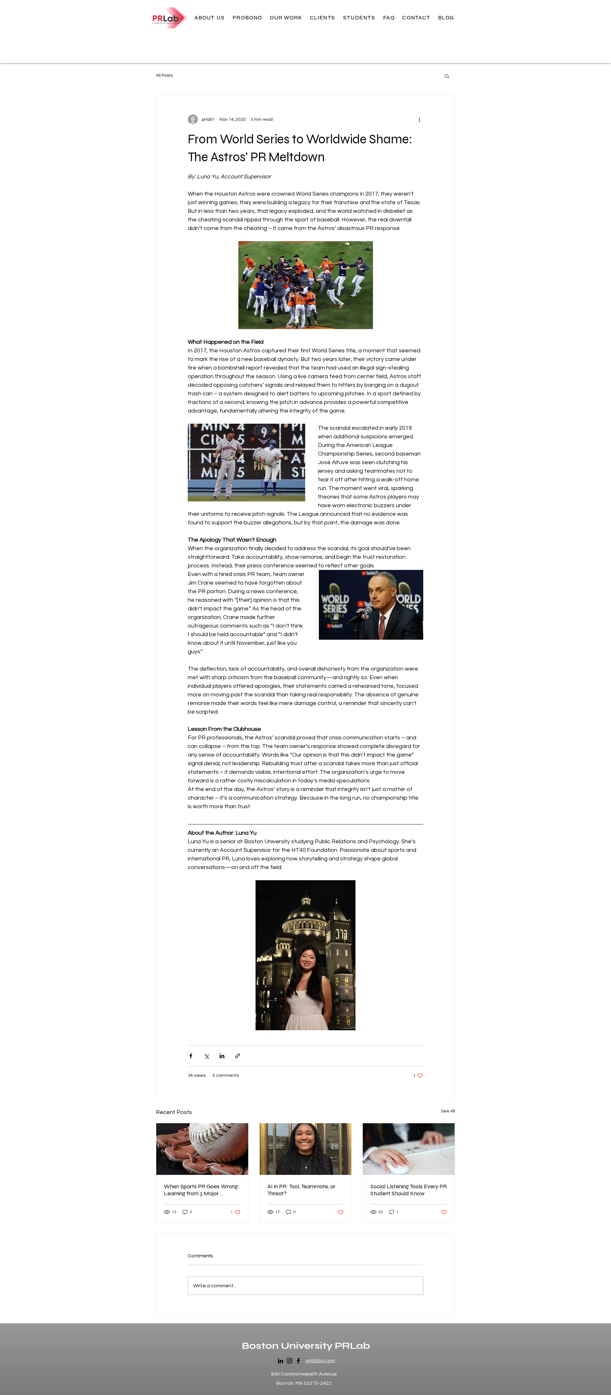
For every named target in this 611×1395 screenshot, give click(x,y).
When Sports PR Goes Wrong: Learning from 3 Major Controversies (202, 1190)
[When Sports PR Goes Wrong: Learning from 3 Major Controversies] (202, 1149)
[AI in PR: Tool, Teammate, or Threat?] (306, 1149)
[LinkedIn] (280, 1360)
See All (448, 1111)
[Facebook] (298, 1360)
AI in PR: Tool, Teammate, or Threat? (301, 1190)
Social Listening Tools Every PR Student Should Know (408, 1190)
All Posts (164, 75)
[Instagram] (289, 1360)
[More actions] (419, 119)
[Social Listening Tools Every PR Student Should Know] (409, 1149)
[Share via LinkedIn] (222, 1056)
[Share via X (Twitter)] (206, 1056)
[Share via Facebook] (191, 1056)
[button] (286, 18)
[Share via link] (238, 1056)
